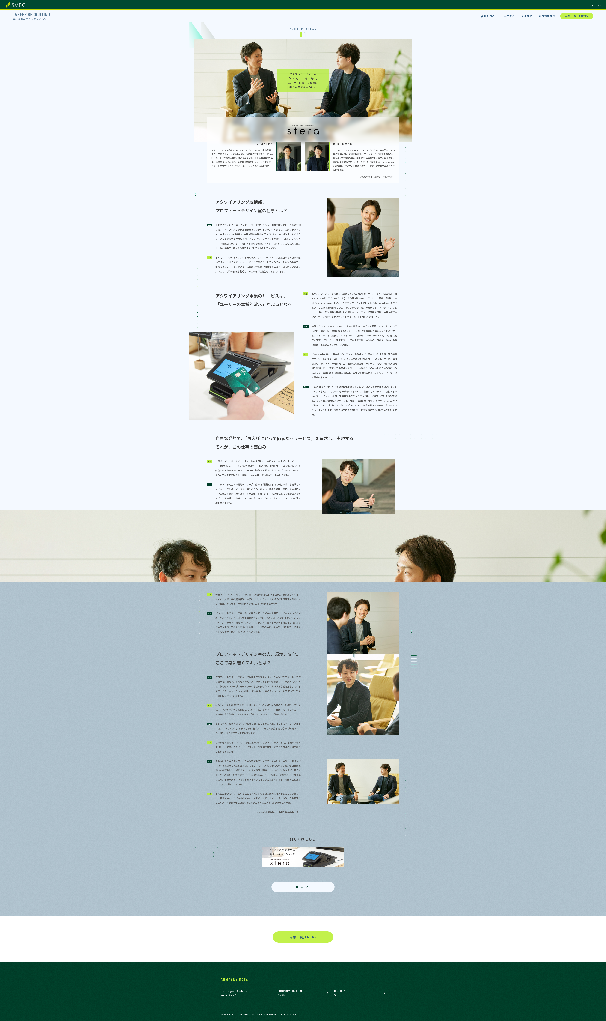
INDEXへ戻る (302, 887)
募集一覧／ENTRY (576, 16)
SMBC (15, 5)
